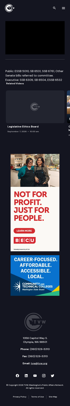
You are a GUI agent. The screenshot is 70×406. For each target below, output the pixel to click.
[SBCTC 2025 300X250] (35, 275)
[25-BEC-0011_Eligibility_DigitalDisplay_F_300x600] (35, 202)
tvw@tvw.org (39, 363)
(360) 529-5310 (40, 349)
